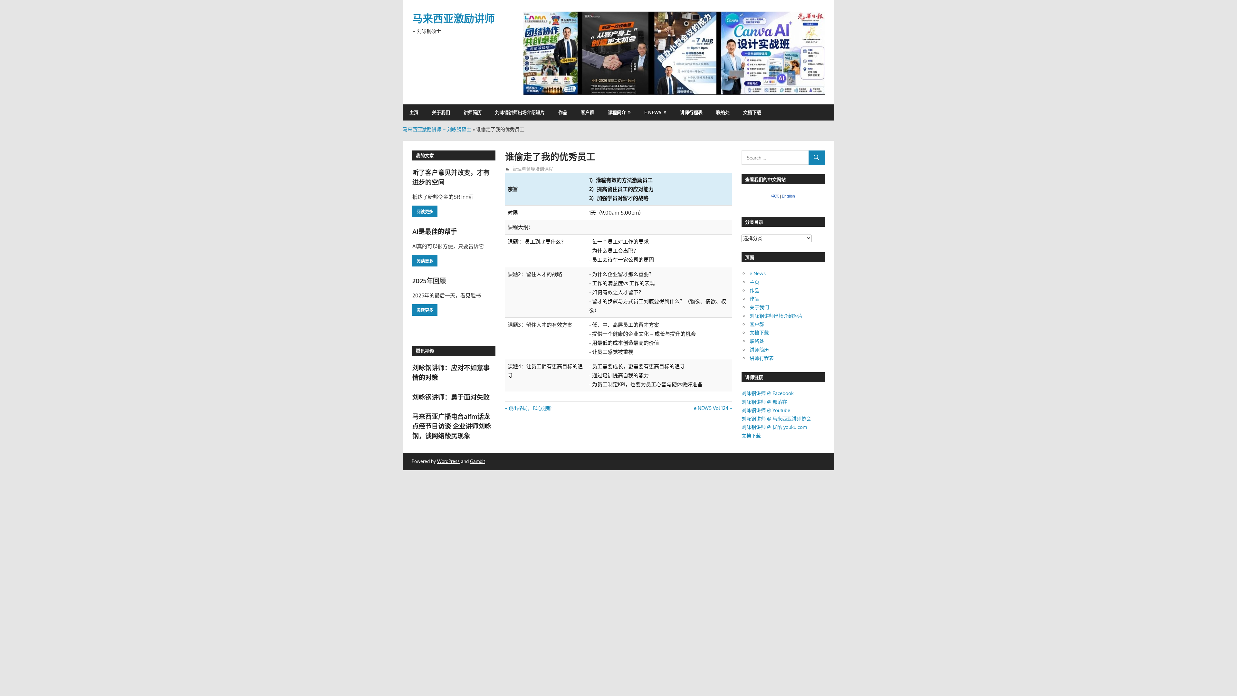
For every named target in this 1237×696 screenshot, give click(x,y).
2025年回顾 (429, 280)
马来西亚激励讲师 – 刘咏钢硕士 (437, 129)
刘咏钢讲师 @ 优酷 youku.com (774, 427)
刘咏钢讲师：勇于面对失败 (451, 397)
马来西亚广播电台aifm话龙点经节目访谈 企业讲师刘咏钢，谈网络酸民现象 (451, 426)
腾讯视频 (425, 350)
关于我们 (441, 112)
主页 (413, 112)
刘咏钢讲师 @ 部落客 (764, 402)
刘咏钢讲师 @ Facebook (768, 393)
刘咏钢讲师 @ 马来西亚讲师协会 (776, 419)
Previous (531, 51)
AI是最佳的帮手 (434, 231)
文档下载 (752, 112)
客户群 (587, 112)
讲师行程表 (691, 112)
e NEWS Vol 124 (711, 408)
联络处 (723, 112)
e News (652, 112)
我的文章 (425, 155)
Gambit (477, 461)
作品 (562, 112)
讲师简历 (473, 112)
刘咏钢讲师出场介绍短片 (520, 112)
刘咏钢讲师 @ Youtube (766, 410)
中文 (775, 196)
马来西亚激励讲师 (453, 18)
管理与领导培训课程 (533, 168)
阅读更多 (425, 211)
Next (816, 51)
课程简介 (617, 112)
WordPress (448, 461)
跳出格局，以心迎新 (530, 408)
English (788, 196)
